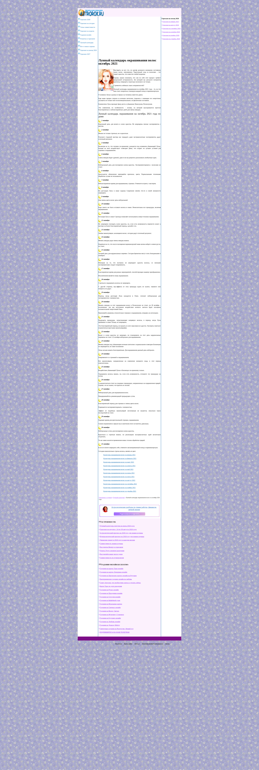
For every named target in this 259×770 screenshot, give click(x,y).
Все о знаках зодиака (87, 46)
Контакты (118, 643)
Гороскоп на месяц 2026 (88, 50)
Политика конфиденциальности (152, 643)
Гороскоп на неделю (87, 31)
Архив (167, 643)
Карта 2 (137, 643)
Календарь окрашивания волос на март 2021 (118, 462)
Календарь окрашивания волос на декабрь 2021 (119, 491)
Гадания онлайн (85, 35)
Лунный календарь (86, 42)
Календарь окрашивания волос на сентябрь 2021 (120, 484)
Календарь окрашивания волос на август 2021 (119, 480)
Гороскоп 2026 (85, 19)
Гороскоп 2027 (85, 54)
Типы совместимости (87, 27)
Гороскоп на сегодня (87, 23)
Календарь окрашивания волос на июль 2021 (118, 477)
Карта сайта (128, 643)
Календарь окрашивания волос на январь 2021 (119, 455)
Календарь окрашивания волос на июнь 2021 (119, 473)
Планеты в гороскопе (87, 39)
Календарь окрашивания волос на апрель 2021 (119, 466)
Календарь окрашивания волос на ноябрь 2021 (119, 487)
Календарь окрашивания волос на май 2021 (118, 469)
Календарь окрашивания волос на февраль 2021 (119, 458)
